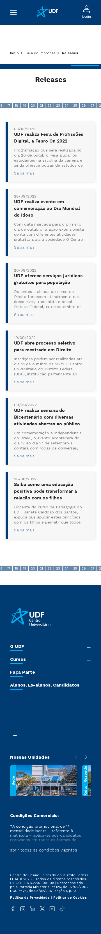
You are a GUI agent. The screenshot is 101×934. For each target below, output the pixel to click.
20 (33, 105)
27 (93, 105)
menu (16, 12)
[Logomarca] (49, 12)
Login (86, 17)
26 (84, 105)
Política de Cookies (70, 897)
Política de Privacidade (30, 897)
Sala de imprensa (40, 53)
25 (75, 105)
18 (16, 105)
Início (14, 53)
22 (49, 105)
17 (8, 105)
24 (66, 105)
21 (41, 105)
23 (58, 105)
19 (24, 105)
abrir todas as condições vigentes (43, 850)
